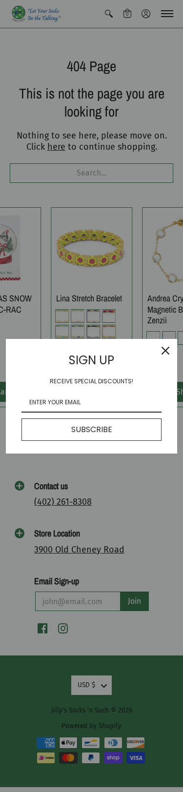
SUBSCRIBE (91, 429)
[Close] (165, 350)
